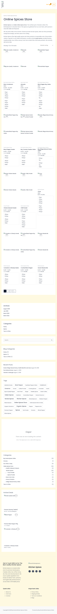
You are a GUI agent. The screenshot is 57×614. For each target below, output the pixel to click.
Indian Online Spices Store (20, 25)
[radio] (11, 92)
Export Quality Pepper (9, 391)
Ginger (26, 391)
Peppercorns (38, 406)
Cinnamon (7, 388)
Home (5, 15)
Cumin (47, 388)
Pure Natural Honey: (8, 370)
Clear (6, 108)
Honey (5, 326)
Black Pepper (19, 385)
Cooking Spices (32, 388)
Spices (5, 329)
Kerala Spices (9, 399)
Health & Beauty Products (12, 468)
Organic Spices (21, 406)
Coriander (41, 388)
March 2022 (6, 315)
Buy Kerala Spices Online (9, 458)
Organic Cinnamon (9, 406)
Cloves (14, 388)
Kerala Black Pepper (28, 395)
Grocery (5, 461)
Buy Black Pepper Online (31, 385)
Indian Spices (9, 395)
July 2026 (5, 311)
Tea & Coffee (7, 331)
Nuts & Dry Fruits (10, 477)
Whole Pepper (41, 410)
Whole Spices (7, 413)
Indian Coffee (43, 391)
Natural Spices (7, 402)
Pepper (31, 406)
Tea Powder (26, 410)
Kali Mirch (18, 395)
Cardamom (43, 385)
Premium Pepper (8, 410)
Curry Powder (11, 472)
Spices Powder (11, 475)
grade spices (39, 38)
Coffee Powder (22, 388)
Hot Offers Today (7, 463)
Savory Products (10, 479)
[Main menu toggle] (54, 4)
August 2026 (6, 309)
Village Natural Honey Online (13, 481)
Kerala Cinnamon (40, 395)
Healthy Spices (34, 391)
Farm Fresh (20, 391)
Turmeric (33, 410)
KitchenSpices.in (33, 399)
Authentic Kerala (8, 385)
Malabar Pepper (43, 399)
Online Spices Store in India (36, 402)
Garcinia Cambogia (8, 372)
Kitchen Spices (21, 399)
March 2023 (6, 313)
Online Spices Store (20, 402)
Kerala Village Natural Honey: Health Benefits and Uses (17, 368)
